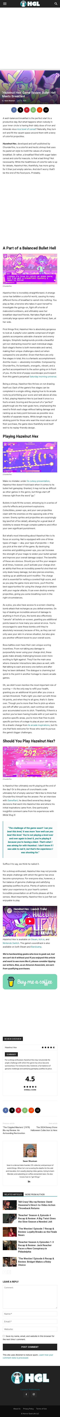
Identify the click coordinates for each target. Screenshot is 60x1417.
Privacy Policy (28, 1409)
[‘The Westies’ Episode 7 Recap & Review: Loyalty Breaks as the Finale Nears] (10, 1232)
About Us (17, 1409)
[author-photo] (30, 1157)
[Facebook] (14, 110)
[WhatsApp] (33, 110)
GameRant (13, 800)
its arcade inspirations (39, 725)
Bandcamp (36, 946)
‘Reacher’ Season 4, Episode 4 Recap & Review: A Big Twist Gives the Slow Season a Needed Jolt (37, 1218)
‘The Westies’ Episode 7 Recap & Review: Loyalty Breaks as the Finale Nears (37, 1231)
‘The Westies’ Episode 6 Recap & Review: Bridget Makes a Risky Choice (36, 1261)
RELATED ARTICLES (13, 1194)
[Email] (46, 110)
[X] (20, 110)
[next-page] (9, 1272)
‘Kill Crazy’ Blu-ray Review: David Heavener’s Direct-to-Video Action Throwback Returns (36, 1205)
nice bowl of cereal (26, 129)
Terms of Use (41, 1409)
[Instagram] (34, 1394)
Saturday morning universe (43, 376)
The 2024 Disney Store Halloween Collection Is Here (44, 1129)
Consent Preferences (30, 1389)
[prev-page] (4, 1272)
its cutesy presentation (38, 481)
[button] (4, 4)
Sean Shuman (9, 101)
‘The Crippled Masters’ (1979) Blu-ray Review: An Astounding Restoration (16, 1130)
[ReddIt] (39, 110)
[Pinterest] (27, 110)
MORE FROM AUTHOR (35, 1194)
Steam (34, 939)
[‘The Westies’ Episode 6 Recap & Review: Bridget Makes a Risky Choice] (10, 1262)
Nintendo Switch (11, 943)
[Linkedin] (30, 1181)
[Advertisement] (30, 39)
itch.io (42, 939)
